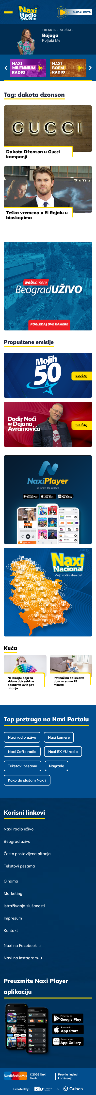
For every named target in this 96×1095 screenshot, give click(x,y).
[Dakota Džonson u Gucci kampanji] (48, 128)
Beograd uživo (17, 841)
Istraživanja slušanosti (24, 905)
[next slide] (90, 67)
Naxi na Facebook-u (22, 945)
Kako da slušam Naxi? (27, 780)
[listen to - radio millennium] (28, 67)
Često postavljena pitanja (27, 853)
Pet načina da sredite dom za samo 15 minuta (69, 681)
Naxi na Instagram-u (23, 957)
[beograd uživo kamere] (48, 286)
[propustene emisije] (48, 375)
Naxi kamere (59, 737)
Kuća (10, 648)
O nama (11, 881)
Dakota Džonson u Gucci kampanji (33, 154)
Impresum (13, 918)
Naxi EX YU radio (63, 751)
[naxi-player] (48, 500)
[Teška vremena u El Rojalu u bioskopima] (48, 189)
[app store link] (68, 1030)
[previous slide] (5, 67)
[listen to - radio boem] (68, 67)
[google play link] (68, 1019)
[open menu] (8, 13)
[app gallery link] (68, 1042)
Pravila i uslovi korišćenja (68, 1076)
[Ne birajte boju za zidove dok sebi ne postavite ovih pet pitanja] (25, 666)
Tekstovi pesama (22, 766)
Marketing (13, 893)
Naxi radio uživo (22, 737)
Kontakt (11, 930)
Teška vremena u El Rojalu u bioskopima (37, 215)
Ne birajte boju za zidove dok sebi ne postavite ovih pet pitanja (21, 683)
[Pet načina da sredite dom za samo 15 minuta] (71, 666)
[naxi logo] (28, 13)
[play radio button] (74, 13)
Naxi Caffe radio (22, 751)
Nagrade (56, 766)
